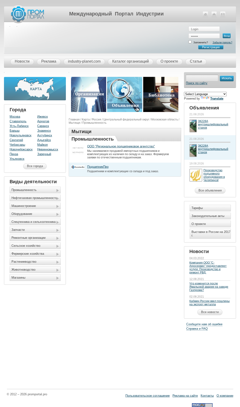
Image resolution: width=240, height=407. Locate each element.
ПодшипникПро (98, 166)
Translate (216, 98)
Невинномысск (47, 149)
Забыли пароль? (222, 42)
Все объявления (210, 190)
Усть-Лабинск (19, 126)
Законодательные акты (207, 216)
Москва (15, 116)
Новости (22, 61)
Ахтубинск (44, 135)
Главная (74, 119)
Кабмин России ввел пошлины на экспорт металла (209, 302)
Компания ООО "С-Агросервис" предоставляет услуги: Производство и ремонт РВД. (208, 267)
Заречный (44, 154)
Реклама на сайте (185, 395)
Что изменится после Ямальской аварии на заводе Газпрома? (208, 287)
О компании (225, 395)
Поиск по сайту (196, 83)
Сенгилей (16, 140)
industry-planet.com (84, 61)
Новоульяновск (20, 135)
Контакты (207, 395)
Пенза (14, 154)
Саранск (43, 126)
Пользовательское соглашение (147, 395)
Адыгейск (44, 140)
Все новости (210, 312)
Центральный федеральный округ (126, 119)
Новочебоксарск (21, 149)
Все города (35, 166)
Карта (86, 119)
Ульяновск (17, 159)
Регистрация (211, 47)
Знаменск (44, 130)
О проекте (169, 61)
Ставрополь (18, 121)
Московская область (164, 119)
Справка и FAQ (197, 328)
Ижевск (42, 116)
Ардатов (43, 121)
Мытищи (74, 122)
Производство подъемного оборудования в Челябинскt (214, 175)
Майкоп (42, 144)
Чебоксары (17, 144)
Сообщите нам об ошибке (204, 324)
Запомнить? (200, 42)
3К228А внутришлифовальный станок (213, 124)
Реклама (48, 61)
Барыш (14, 130)
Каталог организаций (130, 61)
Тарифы (197, 208)
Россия (96, 119)
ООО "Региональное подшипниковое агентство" (121, 146)
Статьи (196, 61)
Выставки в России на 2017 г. (210, 233)
